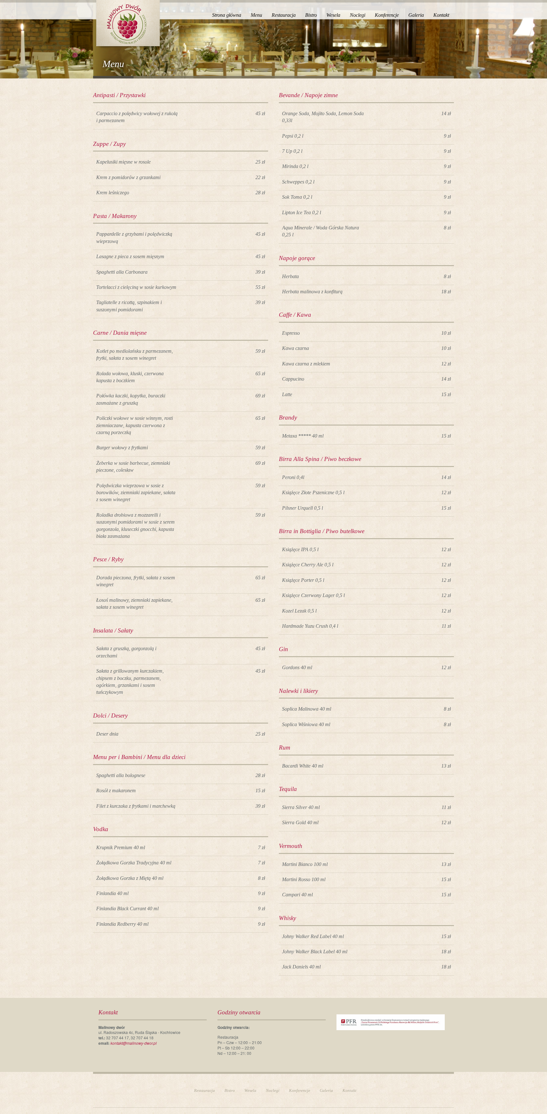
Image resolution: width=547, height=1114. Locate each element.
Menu (256, 15)
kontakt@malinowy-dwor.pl (133, 1043)
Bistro (311, 15)
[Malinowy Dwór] (127, 23)
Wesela (333, 15)
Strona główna (226, 15)
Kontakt (441, 15)
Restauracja (284, 15)
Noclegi (357, 15)
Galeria (416, 15)
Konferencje (387, 15)
